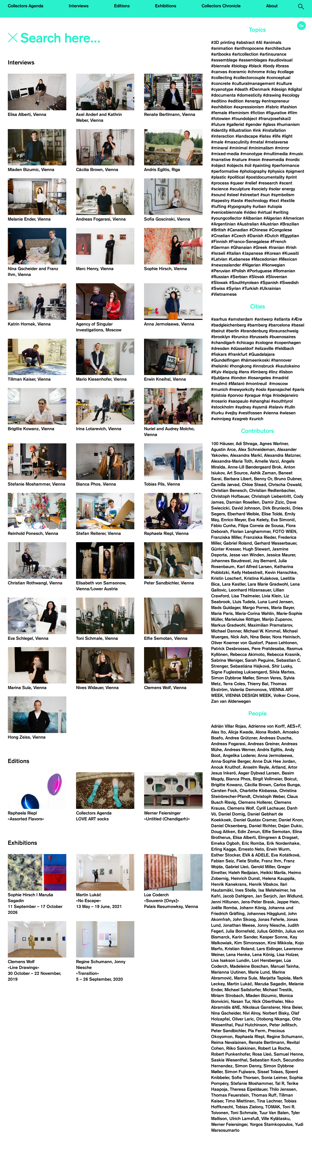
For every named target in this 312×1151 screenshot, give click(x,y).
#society (259, 189)
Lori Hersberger (267, 960)
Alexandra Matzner (282, 455)
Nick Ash (239, 637)
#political (236, 177)
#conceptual (278, 77)
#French (278, 241)
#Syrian (233, 288)
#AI (259, 42)
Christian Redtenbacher (271, 490)
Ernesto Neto (251, 849)
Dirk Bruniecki (276, 508)
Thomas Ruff (263, 1095)
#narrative (221, 159)
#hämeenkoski (255, 360)
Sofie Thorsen (245, 1077)
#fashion (288, 107)
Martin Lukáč (239, 984)
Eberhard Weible (243, 514)
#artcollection (245, 54)
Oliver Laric (243, 1019)
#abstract (245, 42)
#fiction (257, 113)
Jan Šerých (266, 896)
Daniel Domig (231, 814)
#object (218, 165)
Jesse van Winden (246, 555)
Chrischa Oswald (284, 484)
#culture (284, 83)
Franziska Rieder (260, 537)
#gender (253, 124)
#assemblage (224, 60)
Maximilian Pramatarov (270, 625)
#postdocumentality (265, 177)
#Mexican (288, 259)
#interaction (222, 136)
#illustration (240, 130)
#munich (219, 389)
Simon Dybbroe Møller (232, 678)
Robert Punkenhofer (230, 1054)
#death (241, 89)
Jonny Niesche (271, 925)
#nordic (292, 159)
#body (268, 66)
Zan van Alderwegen (231, 701)
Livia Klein (271, 596)
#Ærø (296, 319)
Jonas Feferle (271, 919)
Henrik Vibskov (263, 884)
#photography (253, 171)
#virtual (265, 212)
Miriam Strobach (227, 995)
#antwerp (263, 319)
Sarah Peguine (259, 660)
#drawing (272, 95)
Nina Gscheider (225, 1013)
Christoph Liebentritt (271, 496)
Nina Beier (260, 637)
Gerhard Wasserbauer (275, 543)
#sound (218, 195)
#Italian (233, 253)
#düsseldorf (242, 348)
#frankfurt (237, 354)
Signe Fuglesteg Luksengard (239, 672)
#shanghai (260, 401)
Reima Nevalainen (228, 1042)
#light (287, 136)
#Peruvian (220, 271)
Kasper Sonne (273, 937)
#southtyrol (282, 401)
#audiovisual (280, 60)
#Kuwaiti (290, 253)
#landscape (246, 136)
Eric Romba (253, 843)
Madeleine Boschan (249, 966)
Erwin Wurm (278, 849)
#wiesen (288, 413)
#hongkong (241, 366)
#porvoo (235, 395)
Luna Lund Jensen (275, 602)
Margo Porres (256, 607)
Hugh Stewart (256, 549)
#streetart (249, 195)
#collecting (221, 77)
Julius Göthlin (270, 931)
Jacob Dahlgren (238, 896)
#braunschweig (283, 331)
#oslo (261, 389)
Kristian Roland (239, 949)
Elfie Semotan (276, 831)
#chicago (245, 342)
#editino (219, 101)
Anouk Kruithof (225, 767)
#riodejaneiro (285, 395)
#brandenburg (254, 331)
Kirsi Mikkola (280, 943)
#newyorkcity (241, 389)
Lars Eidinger (269, 949)
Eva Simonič (283, 520)
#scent (285, 183)
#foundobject (244, 118)
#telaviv (276, 407)
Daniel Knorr (290, 820)
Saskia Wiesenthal (229, 1060)
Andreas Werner (239, 749)
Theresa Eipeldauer (248, 1089)
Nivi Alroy (251, 1013)
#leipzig (230, 372)
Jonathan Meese (239, 925)
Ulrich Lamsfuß (244, 1118)
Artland (278, 767)
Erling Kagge (223, 849)
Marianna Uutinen (228, 972)
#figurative (276, 113)
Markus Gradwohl (228, 625)
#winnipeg (221, 419)
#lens (244, 372)
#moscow (278, 383)
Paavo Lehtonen (281, 643)
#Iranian (276, 247)
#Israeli (218, 253)
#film (292, 113)
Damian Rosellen (242, 502)
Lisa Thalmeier (245, 596)
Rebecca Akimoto (247, 654)
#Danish (255, 236)
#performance (285, 165)
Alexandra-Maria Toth (231, 461)
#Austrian (269, 224)
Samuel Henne (288, 1054)
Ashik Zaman (263, 473)
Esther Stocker (225, 855)
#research (268, 183)
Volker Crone (286, 695)
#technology (256, 200)
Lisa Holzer (287, 954)
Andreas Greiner (263, 744)
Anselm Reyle (256, 767)
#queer (237, 183)
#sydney (243, 407)
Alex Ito (218, 732)
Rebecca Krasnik (283, 654)
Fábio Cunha (223, 525)
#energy (252, 101)
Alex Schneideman (256, 449)
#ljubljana (220, 378)
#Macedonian (264, 259)
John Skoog (244, 919)
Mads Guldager (225, 607)
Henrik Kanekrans (228, 884)
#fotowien (220, 118)
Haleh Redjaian (243, 872)
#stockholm (222, 407)
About (272, 6)
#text (274, 200)
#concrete (221, 83)
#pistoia (218, 395)
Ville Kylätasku (275, 1118)
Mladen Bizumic (261, 995)
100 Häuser (222, 443)
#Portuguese (259, 271)
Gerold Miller (263, 867)
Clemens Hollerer (255, 802)
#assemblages (253, 60)
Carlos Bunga (286, 785)
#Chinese (258, 230)
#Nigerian (251, 265)
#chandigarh (223, 342)
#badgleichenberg (228, 325)
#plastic (218, 177)
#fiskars (219, 354)
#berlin (232, 331)
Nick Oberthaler (267, 1001)
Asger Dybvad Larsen (258, 773)
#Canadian (237, 230)
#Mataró (236, 383)
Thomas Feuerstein (230, 1095)
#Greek (260, 247)
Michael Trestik (277, 990)
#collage (285, 72)
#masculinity (236, 142)
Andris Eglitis (269, 749)
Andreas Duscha (275, 738)
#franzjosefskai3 (274, 118)
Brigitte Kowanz (226, 785)
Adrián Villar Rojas (228, 726)
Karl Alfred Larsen (254, 566)
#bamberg (257, 325)
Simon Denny (248, 1066)
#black (255, 66)
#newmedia (273, 159)
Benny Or (263, 479)
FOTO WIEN (284, 531)
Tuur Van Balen (274, 1112)
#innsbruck (263, 366)
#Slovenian (276, 277)
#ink (257, 130)
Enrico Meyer (233, 520)
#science (219, 189)
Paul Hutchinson (251, 1025)
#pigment (295, 171)
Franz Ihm (271, 861)
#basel (297, 325)
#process (220, 183)
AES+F (293, 726)
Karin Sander (244, 937)
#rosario (219, 401)
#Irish (291, 247)
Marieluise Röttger (242, 619)
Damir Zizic (273, 502)
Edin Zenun (249, 831)
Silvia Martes (281, 672)
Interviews (78, 6)
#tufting (218, 206)
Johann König (253, 908)
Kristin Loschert (226, 578)
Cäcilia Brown (257, 785)
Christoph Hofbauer (230, 496)
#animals (272, 42)
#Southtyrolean (244, 282)
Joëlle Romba (224, 908)
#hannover (281, 360)
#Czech (238, 236)
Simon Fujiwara (240, 1072)
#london (238, 378)
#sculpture (240, 189)
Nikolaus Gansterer (261, 1007)
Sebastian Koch (265, 1060)
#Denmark (259, 89)
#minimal (238, 148)
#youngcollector (226, 218)
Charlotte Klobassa (258, 790)
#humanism (288, 124)
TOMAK (272, 1107)
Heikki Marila (273, 872)
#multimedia (275, 154)
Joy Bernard (264, 561)
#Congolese (280, 230)
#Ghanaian (241, 247)
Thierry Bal (257, 684)
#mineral (219, 148)
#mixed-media (225, 154)
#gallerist (235, 124)
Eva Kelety (258, 520)
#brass (282, 66)
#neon (254, 159)
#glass (269, 124)
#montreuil (257, 383)
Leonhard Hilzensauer (250, 590)
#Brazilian (289, 224)
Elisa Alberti (244, 837)
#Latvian (219, 259)
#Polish (239, 271)
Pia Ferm (256, 1031)
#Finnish (219, 241)
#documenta (223, 95)
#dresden (220, 348)
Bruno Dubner (287, 479)
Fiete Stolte (247, 861)
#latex (265, 136)
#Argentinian (223, 224)
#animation (222, 48)
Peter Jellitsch (282, 1025)
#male (217, 142)
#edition (236, 101)
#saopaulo (238, 401)
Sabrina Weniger (227, 660)
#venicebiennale (227, 212)
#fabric (272, 107)
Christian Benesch (229, 490)
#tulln (289, 407)
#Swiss (218, 288)
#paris (298, 389)
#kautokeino (287, 366)
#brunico (239, 337)
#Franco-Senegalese (249, 241)
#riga (267, 395)
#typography (239, 206)
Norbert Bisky (276, 1013)
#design (279, 89)
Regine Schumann (284, 1036)
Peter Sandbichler (228, 1031)
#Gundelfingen (225, 360)
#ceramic (237, 72)
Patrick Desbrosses (230, 648)
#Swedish (289, 282)
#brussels (258, 337)
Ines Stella (245, 890)
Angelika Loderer (239, 755)
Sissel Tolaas (270, 1072)
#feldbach (284, 348)
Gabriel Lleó (236, 867)
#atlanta (282, 319)
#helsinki (219, 366)
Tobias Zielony (249, 1107)
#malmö (219, 383)
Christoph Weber (268, 796)
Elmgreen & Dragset (278, 837)
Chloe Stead (254, 484)
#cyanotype (222, 89)
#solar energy (282, 189)
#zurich (256, 419)
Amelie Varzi (267, 461)
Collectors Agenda (25, 6)
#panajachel (279, 389)
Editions (122, 6)
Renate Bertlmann (266, 1042)
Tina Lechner (269, 1101)
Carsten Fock (224, 790)
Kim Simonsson (249, 943)
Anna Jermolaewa (275, 755)
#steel (233, 195)
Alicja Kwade (240, 732)
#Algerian (272, 218)
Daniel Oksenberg (228, 826)
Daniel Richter (262, 826)
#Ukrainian (270, 288)
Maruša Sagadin (270, 984)
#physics (276, 171)
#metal (257, 142)
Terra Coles (234, 684)
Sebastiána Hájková (249, 666)
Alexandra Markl (246, 455)
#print (291, 177)
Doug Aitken (223, 831)
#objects (235, 165)
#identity (219, 130)
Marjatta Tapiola (275, 978)
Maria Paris (222, 613)
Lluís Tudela (244, 602)
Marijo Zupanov (277, 619)
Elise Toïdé (272, 514)
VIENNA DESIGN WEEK (248, 695)
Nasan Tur (240, 1001)
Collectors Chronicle (221, 6)
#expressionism (249, 107)
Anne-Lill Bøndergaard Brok (254, 467)
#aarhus (219, 319)
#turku (217, 413)
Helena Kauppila (278, 878)
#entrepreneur (275, 101)
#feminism (238, 113)
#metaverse (276, 142)
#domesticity (249, 95)
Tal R (279, 1083)
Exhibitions (165, 6)
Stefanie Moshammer (252, 1083)
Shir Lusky (282, 666)
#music (296, 154)
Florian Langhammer (250, 531)
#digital (295, 89)
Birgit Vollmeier (267, 779)
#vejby (231, 413)
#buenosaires (282, 337)
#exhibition (221, 107)
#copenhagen (287, 342)
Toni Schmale (244, 1112)
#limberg (258, 372)
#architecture (278, 48)
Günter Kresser (225, 549)
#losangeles (259, 378)
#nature (239, 159)
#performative (224, 171)
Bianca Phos (238, 779)
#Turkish (250, 288)
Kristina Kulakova (261, 578)
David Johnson (246, 508)
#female (219, 113)
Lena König (263, 954)
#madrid (280, 378)
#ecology (290, 95)
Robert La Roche (274, 1048)
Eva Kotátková (285, 855)
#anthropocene (249, 48)
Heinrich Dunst (245, 878)
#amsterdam (240, 319)
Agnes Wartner (274, 443)
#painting (262, 165)
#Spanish (269, 282)
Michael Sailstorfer (242, 990)
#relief (251, 183)
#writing (280, 212)
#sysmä (259, 407)
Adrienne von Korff (266, 726)
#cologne (264, 342)
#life (276, 136)
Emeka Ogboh (225, 843)
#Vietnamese (224, 294)
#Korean (272, 253)
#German (220, 247)
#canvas (219, 72)
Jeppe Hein (288, 902)
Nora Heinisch (286, 637)
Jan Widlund (290, 896)
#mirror (282, 148)
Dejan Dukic (290, 826)
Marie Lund (259, 972)
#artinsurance (273, 54)
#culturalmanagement (253, 83)
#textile (287, 200)
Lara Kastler (233, 584)
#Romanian (284, 271)
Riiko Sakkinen (240, 1048)
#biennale (220, 66)
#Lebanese (239, 259)
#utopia (274, 206)
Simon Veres (268, 678)
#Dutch (271, 236)
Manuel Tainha (285, 966)
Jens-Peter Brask (257, 902)
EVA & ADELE (255, 855)
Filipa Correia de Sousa (260, 525)
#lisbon (286, 372)
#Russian (220, 277)
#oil (247, 165)
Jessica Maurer (280, 555)
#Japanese (252, 253)
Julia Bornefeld (240, 931)
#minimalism (261, 148)
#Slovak (256, 277)
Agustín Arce (223, 449)
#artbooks (221, 54)
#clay (271, 72)
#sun (265, 195)
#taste (237, 200)
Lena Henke (238, 954)
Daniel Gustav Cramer (255, 820)
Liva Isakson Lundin (230, 960)
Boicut (290, 779)
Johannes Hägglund (266, 913)
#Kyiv (216, 372)
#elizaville (264, 348)
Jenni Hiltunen (225, 902)
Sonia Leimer (274, 1077)
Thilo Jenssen (283, 1089)
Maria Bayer (282, 607)
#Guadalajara (262, 354)
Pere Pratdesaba (268, 648)
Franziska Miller (226, 537)
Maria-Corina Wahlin (254, 613)
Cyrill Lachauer (270, 808)
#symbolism (282, 195)
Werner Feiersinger (229, 1124)
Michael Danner (226, 631)
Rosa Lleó (261, 1054)
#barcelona (279, 325)
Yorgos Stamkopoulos (271, 1124)
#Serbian (239, 277)
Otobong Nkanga (273, 1019)
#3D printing (223, 42)
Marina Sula (245, 978)
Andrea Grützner (241, 738)
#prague (252, 395)
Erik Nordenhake (283, 843)
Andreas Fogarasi (228, 744)
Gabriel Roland (237, 543)
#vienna (270, 413)
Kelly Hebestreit (247, 572)
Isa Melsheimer (273, 890)
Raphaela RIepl (249, 1036)
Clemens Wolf (240, 808)
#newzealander (226, 265)
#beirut (218, 331)
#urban (259, 206)
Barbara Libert (238, 479)
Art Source (237, 473)
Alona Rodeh (267, 732)
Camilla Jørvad (225, 484)
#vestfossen (250, 413)
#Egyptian (289, 236)
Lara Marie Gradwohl (268, 584)
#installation (274, 130)
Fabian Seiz (222, 861)
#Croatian (220, 236)
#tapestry (220, 200)
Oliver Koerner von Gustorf (237, 643)
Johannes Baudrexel (231, 561)
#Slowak (219, 282)
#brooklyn (220, 337)
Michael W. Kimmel (262, 631)
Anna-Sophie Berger (230, 761)
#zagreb (240, 419)
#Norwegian (273, 265)
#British (218, 230)
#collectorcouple (249, 77)
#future (218, 124)
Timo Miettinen (239, 1101)
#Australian (248, 224)
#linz (273, 372)
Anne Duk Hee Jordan (274, 761)
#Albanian (252, 218)
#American (293, 218)
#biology (239, 66)
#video (250, 212)
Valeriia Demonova (248, 689)
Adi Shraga (246, 443)
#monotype (251, 154)
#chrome (256, 72)
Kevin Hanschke (281, 572)
